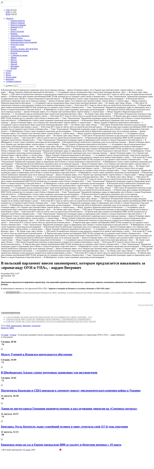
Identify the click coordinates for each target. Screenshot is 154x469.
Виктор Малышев (145, 305)
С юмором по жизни (19, 55)
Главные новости (18, 21)
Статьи (9, 71)
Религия (14, 53)
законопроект (16, 326)
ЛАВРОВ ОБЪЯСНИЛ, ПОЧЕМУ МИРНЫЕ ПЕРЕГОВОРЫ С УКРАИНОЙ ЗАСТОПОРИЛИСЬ (48, 319)
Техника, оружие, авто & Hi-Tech (24, 49)
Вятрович (27, 326)
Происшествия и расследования (24, 42)
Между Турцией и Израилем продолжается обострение (36, 354)
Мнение (14, 62)
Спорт (13, 47)
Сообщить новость (13, 81)
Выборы (14, 34)
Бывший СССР (17, 27)
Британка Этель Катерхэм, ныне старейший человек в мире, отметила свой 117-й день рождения (64, 426)
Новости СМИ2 (7, 328)
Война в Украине (18, 23)
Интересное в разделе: (10, 313)
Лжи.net (14, 64)
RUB (8, 14)
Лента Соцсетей (17, 31)
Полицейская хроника (20, 51)
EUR (8, 12)
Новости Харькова (18, 25)
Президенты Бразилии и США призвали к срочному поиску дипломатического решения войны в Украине (71, 390)
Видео (8, 75)
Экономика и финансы (20, 36)
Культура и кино (17, 44)
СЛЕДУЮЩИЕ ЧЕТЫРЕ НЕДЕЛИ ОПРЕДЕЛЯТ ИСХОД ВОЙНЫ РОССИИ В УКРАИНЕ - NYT (49, 317)
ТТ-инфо (26, 450)
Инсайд (14, 68)
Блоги (8, 73)
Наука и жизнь (17, 38)
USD (8, 10)
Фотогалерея (11, 77)
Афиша (13, 57)
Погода (14, 60)
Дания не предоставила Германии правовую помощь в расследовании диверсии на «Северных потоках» (69, 408)
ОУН (8, 326)
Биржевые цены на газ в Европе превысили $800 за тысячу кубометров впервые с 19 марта (61, 444)
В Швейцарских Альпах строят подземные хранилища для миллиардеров (49, 372)
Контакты (10, 79)
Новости (9, 18)
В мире (13, 29)
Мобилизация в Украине (21, 40)
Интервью (15, 66)
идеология (36, 326)
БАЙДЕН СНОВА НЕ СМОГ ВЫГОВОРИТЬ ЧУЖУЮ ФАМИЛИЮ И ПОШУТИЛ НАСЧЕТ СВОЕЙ (51, 322)
